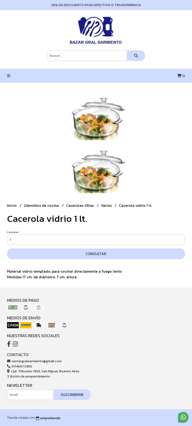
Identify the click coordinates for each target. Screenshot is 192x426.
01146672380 (21, 366)
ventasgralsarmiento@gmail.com (36, 361)
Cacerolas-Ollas (80, 205)
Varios (107, 205)
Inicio (12, 205)
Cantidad (12, 232)
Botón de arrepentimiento (30, 376)
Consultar (96, 253)
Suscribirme (72, 394)
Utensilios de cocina (42, 205)
